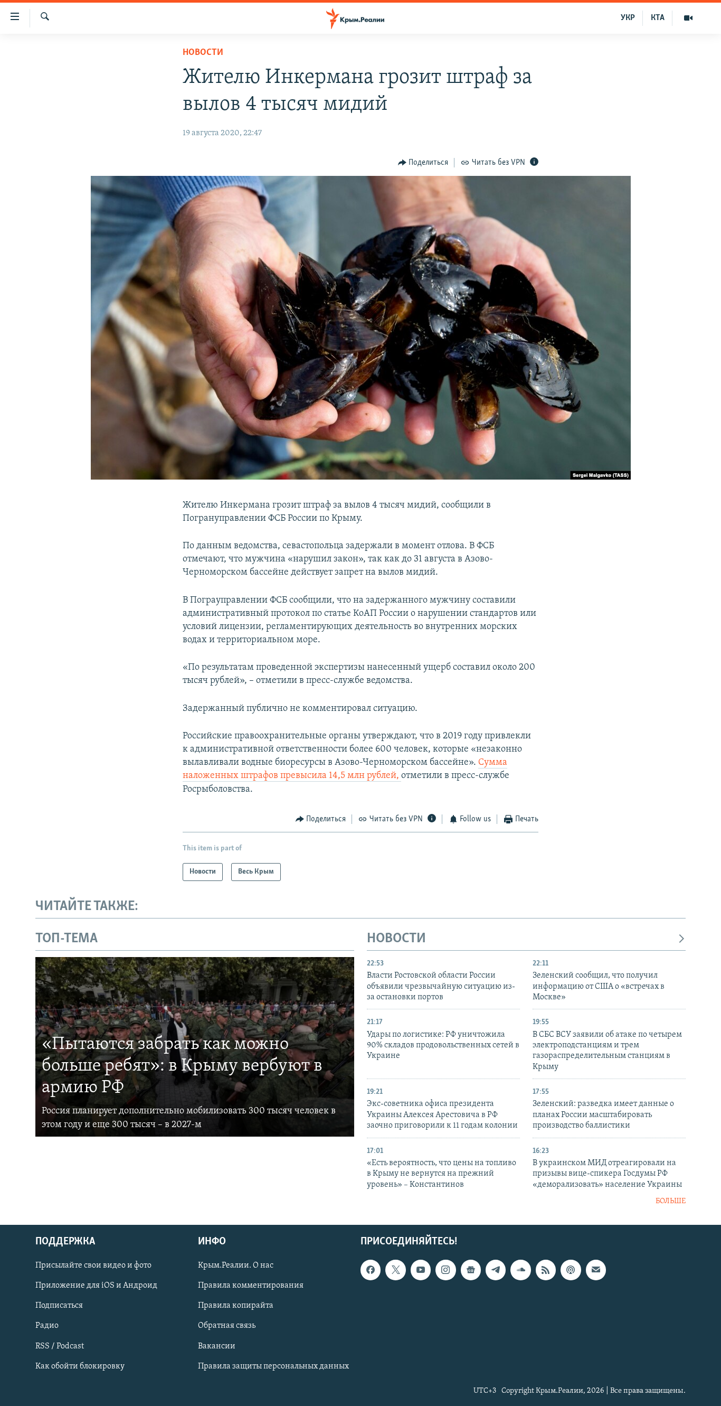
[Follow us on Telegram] (496, 1270)
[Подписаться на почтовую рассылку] (596, 1270)
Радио (47, 1326)
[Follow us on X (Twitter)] (395, 1270)
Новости (203, 53)
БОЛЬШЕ (671, 1201)
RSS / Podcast (59, 1346)
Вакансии (216, 1346)
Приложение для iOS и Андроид (96, 1286)
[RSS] (546, 1270)
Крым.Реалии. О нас (235, 1266)
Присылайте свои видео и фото (93, 1266)
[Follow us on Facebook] (370, 1270)
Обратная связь (226, 1326)
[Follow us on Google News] (471, 1270)
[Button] (423, 163)
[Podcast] (571, 1270)
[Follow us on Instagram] (445, 1270)
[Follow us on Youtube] (421, 1270)
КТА (658, 18)
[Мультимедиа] (688, 18)
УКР (628, 18)
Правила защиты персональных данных (273, 1366)
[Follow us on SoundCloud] (520, 1270)
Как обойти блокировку (80, 1366)
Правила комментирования (250, 1286)
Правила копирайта (235, 1306)
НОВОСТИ (396, 939)
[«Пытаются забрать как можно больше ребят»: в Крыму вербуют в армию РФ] (194, 1047)
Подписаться (59, 1306)
